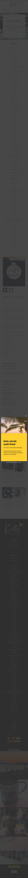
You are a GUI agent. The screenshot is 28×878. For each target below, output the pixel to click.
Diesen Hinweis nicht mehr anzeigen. (14, 462)
